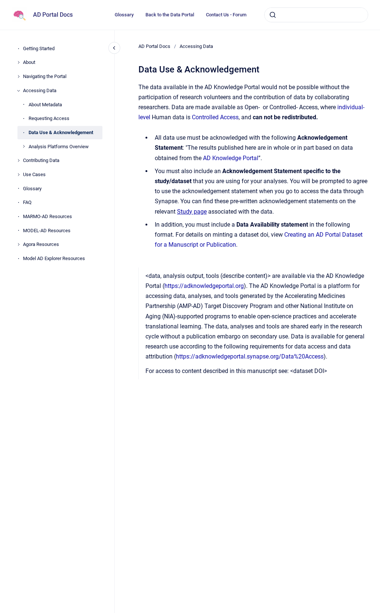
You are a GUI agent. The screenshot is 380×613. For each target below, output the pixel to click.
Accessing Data (39, 90)
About (29, 62)
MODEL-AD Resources (47, 230)
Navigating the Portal (44, 76)
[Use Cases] (19, 175)
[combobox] (316, 15)
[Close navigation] (114, 48)
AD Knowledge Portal (230, 158)
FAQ (27, 202)
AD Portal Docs (53, 14)
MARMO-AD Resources (47, 216)
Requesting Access (49, 118)
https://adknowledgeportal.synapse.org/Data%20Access (250, 356)
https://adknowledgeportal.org (204, 285)
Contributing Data (41, 160)
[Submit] (273, 15)
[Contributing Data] (19, 160)
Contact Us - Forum (226, 14)
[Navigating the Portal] (19, 77)
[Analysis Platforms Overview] (24, 146)
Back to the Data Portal (169, 14)
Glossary (124, 14)
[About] (19, 62)
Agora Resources (41, 244)
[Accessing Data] (19, 91)
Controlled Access (215, 117)
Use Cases (34, 174)
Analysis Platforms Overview (59, 146)
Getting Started (39, 48)
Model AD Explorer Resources (54, 258)
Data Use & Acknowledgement (61, 132)
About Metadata (45, 104)
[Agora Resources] (19, 244)
